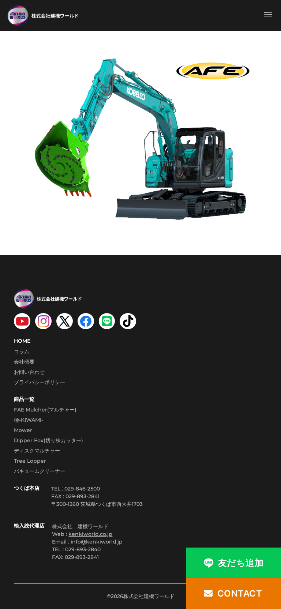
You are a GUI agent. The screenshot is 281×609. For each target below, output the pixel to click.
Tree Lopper (30, 461)
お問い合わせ (29, 372)
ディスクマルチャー (37, 450)
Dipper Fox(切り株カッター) (48, 440)
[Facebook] (86, 321)
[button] (268, 15)
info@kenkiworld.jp (97, 541)
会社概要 (24, 361)
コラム (21, 351)
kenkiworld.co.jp (90, 534)
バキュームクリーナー (39, 471)
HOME (22, 341)
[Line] (107, 321)
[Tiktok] (128, 321)
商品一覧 (24, 399)
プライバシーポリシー (39, 382)
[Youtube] (22, 321)
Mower (23, 430)
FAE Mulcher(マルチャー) (45, 409)
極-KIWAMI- (28, 420)
